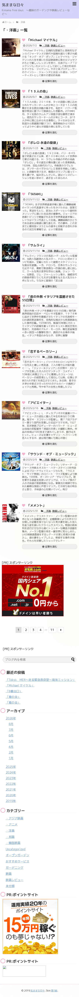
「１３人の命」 (38, 91)
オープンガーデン (17, 855)
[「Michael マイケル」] (11, 47)
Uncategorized (15, 849)
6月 (11, 735)
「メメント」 (36, 505)
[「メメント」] (11, 513)
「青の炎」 (13, 697)
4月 (11, 747)
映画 (9, 874)
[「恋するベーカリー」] (11, 359)
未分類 (10, 886)
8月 (11, 724)
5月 (11, 741)
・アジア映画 (14, 818)
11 (52, 630)
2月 (11, 752)
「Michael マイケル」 (43, 40)
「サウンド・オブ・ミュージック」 (52, 454)
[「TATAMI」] (11, 201)
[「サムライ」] (11, 253)
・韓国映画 (13, 843)
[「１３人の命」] (11, 99)
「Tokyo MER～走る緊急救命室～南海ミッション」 (41, 680)
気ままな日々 (13, 4)
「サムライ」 (36, 245)
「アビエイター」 (39, 403)
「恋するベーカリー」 (42, 351)
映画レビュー (58, 45)
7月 (11, 730)
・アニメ (11, 824)
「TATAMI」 (35, 194)
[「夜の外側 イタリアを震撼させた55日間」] (11, 304)
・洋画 (45, 45)
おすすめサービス (17, 861)
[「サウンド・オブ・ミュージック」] (11, 461)
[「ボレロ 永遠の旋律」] (11, 150)
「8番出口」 (14, 691)
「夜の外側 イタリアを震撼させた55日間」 (48, 298)
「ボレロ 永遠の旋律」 (43, 143)
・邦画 (10, 837)
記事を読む (51, 81)
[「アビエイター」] (11, 410)
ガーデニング (14, 868)
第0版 (54, 990)
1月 (11, 758)
